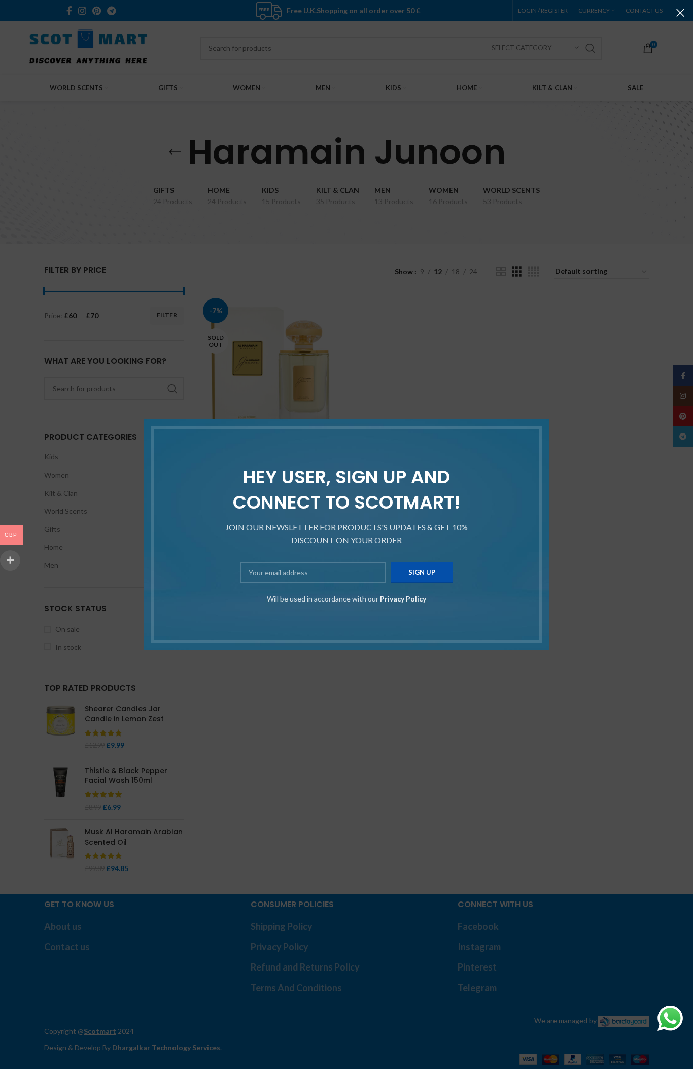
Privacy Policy (403, 598)
